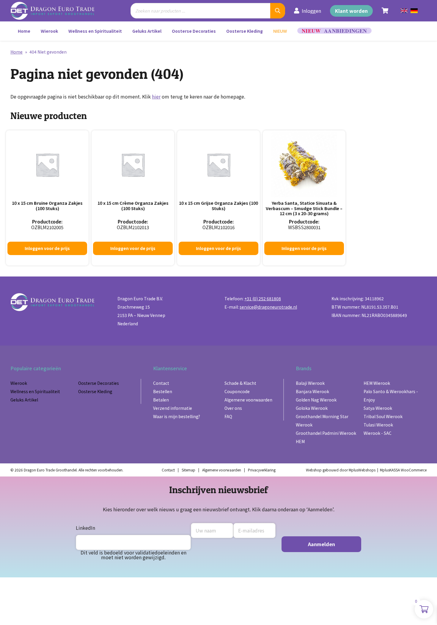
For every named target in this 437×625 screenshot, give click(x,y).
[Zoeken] (277, 10)
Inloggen (311, 11)
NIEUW (280, 31)
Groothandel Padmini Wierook (326, 433)
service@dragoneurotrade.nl (268, 307)
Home (24, 31)
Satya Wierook (378, 408)
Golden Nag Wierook (316, 400)
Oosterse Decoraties (194, 31)
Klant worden (351, 10)
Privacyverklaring (262, 469)
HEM (300, 441)
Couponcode (237, 391)
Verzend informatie (172, 408)
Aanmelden (321, 544)
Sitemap (188, 469)
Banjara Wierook (312, 391)
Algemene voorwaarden (248, 400)
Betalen (161, 400)
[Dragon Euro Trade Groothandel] (56, 10)
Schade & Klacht (240, 383)
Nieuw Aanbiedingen (334, 31)
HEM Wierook (377, 383)
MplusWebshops (362, 469)
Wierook (49, 31)
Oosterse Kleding (244, 31)
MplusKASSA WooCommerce (403, 469)
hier (156, 96)
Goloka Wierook (312, 408)
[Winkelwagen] (385, 11)
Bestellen (162, 391)
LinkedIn (85, 527)
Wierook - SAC (378, 433)
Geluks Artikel (146, 31)
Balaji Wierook (310, 383)
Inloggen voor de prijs (47, 248)
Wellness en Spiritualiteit (95, 31)
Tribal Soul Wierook (383, 416)
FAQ (228, 416)
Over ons (233, 408)
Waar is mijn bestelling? (176, 416)
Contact (161, 383)
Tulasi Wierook (378, 425)
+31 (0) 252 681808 (262, 298)
